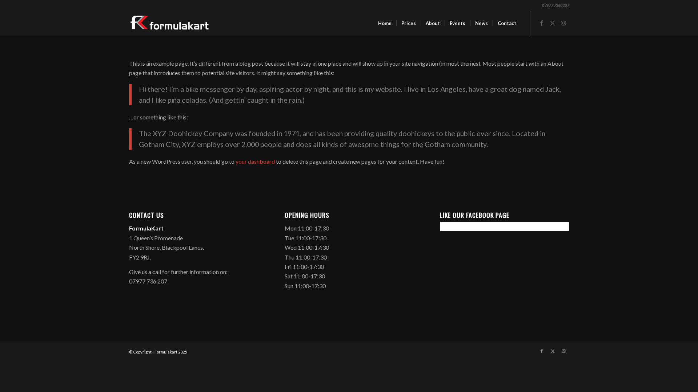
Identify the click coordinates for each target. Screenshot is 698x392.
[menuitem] (384, 23)
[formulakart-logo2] (169, 23)
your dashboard (255, 161)
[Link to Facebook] (541, 22)
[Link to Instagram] (563, 22)
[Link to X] (552, 22)
